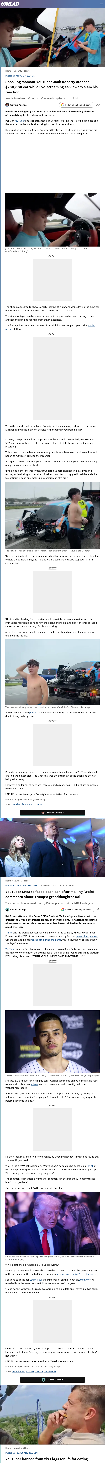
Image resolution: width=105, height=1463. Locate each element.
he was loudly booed (87, 936)
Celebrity (17, 70)
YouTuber (19, 120)
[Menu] (101, 4)
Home (8, 70)
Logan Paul (36, 1279)
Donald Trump (18, 1371)
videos (34, 1084)
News (27, 70)
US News (38, 804)
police (32, 712)
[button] (98, 104)
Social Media (18, 804)
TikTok (89, 1165)
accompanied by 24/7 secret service (75, 1274)
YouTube (29, 804)
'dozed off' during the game (46, 939)
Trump (8, 932)
